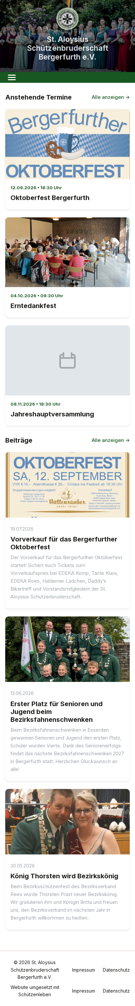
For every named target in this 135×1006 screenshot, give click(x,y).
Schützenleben (34, 994)
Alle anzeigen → (111, 97)
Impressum (83, 970)
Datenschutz (116, 970)
